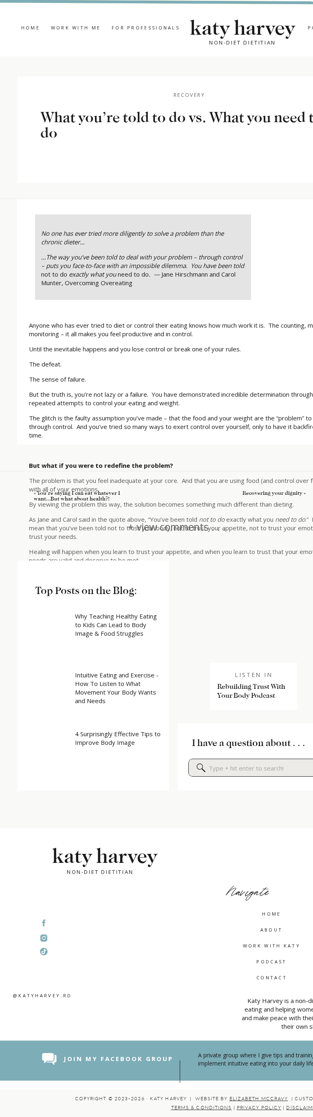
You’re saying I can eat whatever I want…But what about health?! (77, 495)
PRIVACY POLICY (259, 1107)
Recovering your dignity (272, 492)
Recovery (189, 95)
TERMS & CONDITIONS (201, 1107)
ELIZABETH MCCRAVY (258, 1098)
